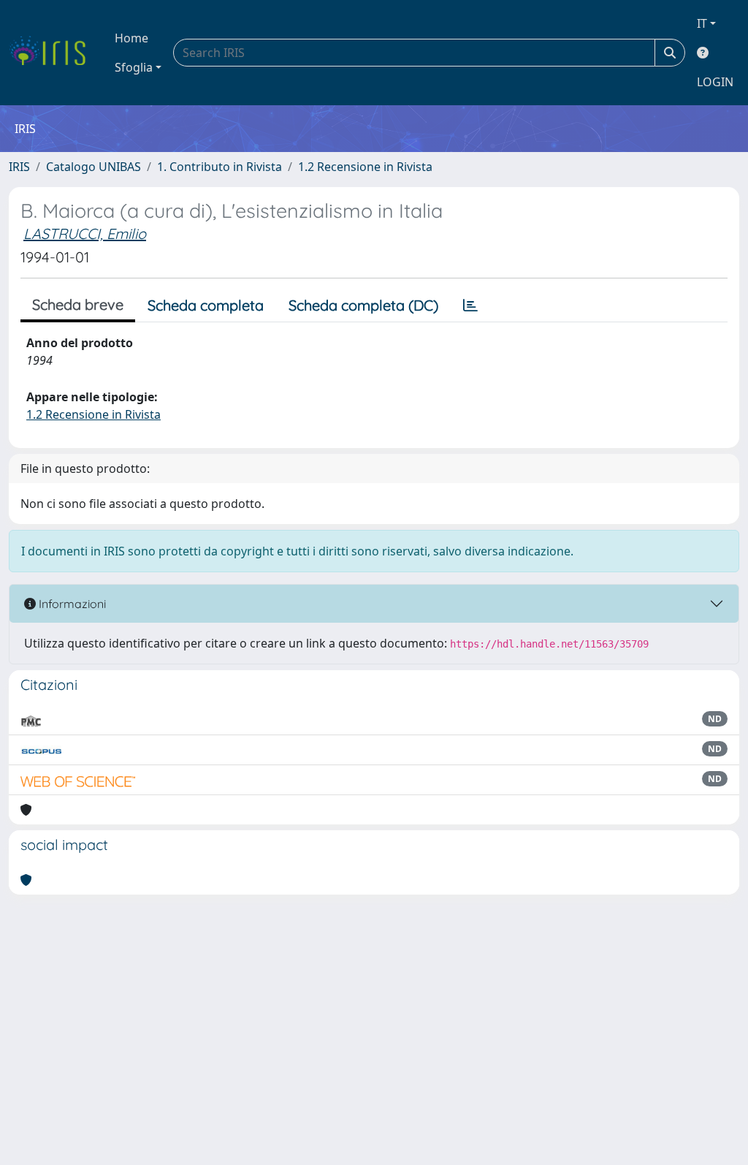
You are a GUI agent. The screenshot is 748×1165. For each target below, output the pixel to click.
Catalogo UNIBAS (93, 167)
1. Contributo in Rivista (219, 167)
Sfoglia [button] (134, 67)
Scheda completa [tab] (206, 305)
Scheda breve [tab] (77, 304)
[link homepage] (53, 52)
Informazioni (71, 603)
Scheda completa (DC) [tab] (363, 305)
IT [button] (702, 23)
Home (131, 38)
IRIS (19, 167)
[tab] (470, 305)
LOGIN (715, 82)
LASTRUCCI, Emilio (84, 233)
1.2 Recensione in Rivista (365, 167)
